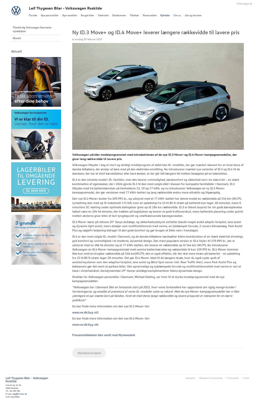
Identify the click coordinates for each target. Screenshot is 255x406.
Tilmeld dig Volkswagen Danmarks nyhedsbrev (32, 29)
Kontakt (246, 377)
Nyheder (165, 15)
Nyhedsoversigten (89, 353)
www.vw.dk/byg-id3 (85, 312)
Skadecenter (119, 15)
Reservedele (150, 15)
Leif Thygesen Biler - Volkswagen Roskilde (65, 8)
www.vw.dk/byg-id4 (85, 324)
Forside (33, 15)
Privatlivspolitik (233, 377)
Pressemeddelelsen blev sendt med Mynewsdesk (103, 335)
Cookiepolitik (190, 377)
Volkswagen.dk (244, 3)
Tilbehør (134, 15)
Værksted (103, 15)
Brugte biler (87, 15)
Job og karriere (193, 15)
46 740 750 (15, 390)
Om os (177, 15)
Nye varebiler (69, 15)
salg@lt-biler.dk (20, 393)
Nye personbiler (50, 15)
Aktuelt (17, 38)
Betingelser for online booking (211, 377)
